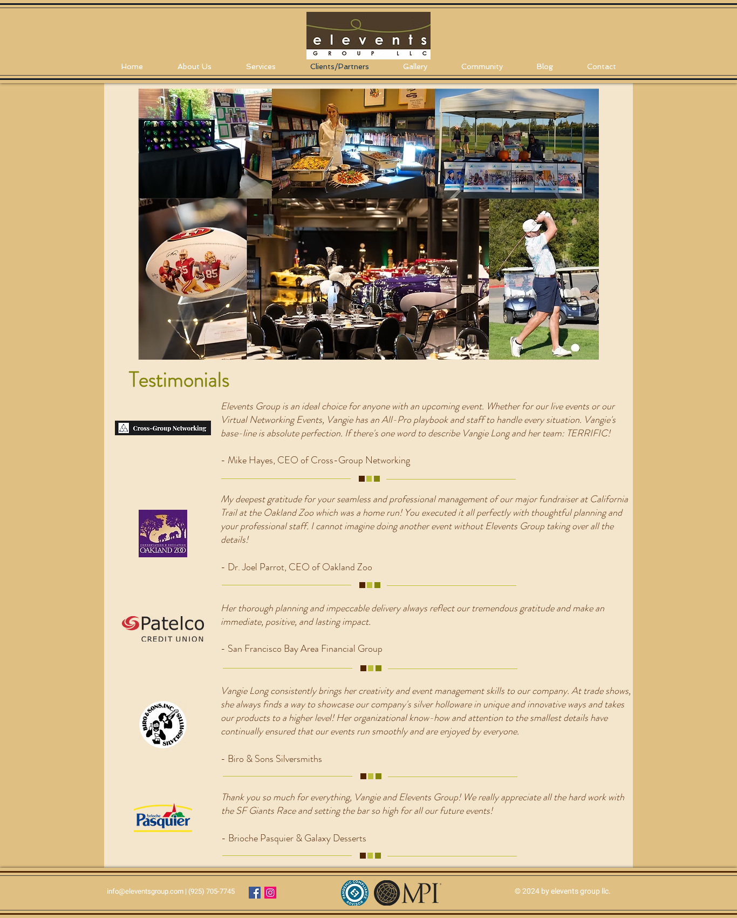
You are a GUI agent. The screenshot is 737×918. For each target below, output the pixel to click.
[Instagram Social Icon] (270, 893)
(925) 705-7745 (211, 891)
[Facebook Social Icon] (255, 893)
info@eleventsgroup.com (145, 891)
